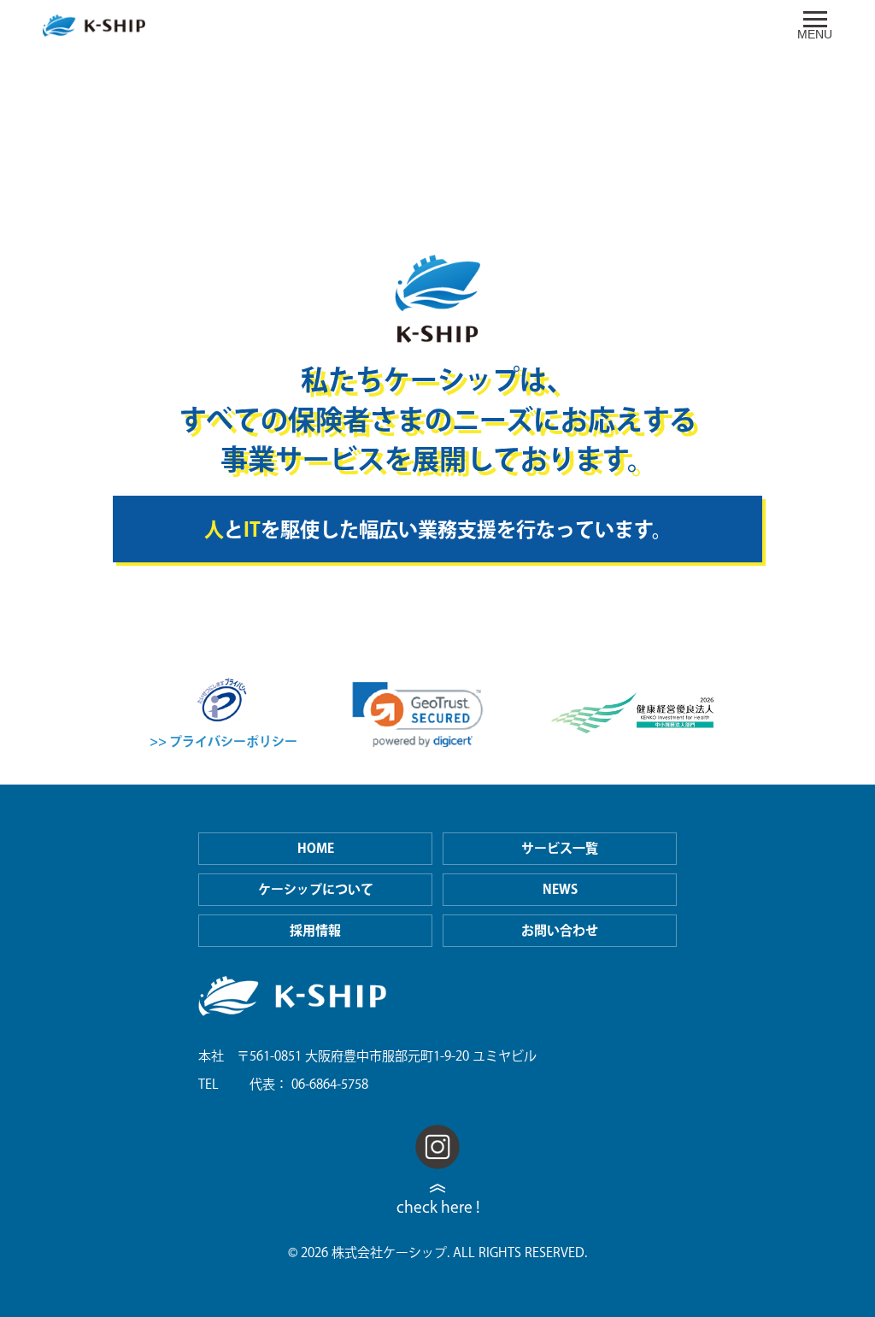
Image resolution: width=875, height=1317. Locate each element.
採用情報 (315, 930)
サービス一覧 (559, 848)
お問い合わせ (559, 930)
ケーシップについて (315, 889)
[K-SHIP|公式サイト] (94, 26)
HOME (315, 848)
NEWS (560, 889)
